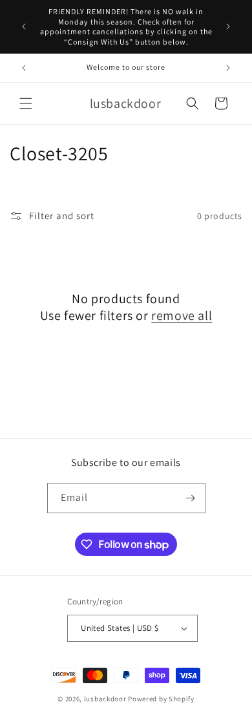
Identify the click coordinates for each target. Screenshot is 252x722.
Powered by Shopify (161, 698)
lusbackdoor (105, 698)
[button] (26, 103)
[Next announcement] (228, 26)
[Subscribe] (190, 498)
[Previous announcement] (24, 26)
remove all (181, 315)
